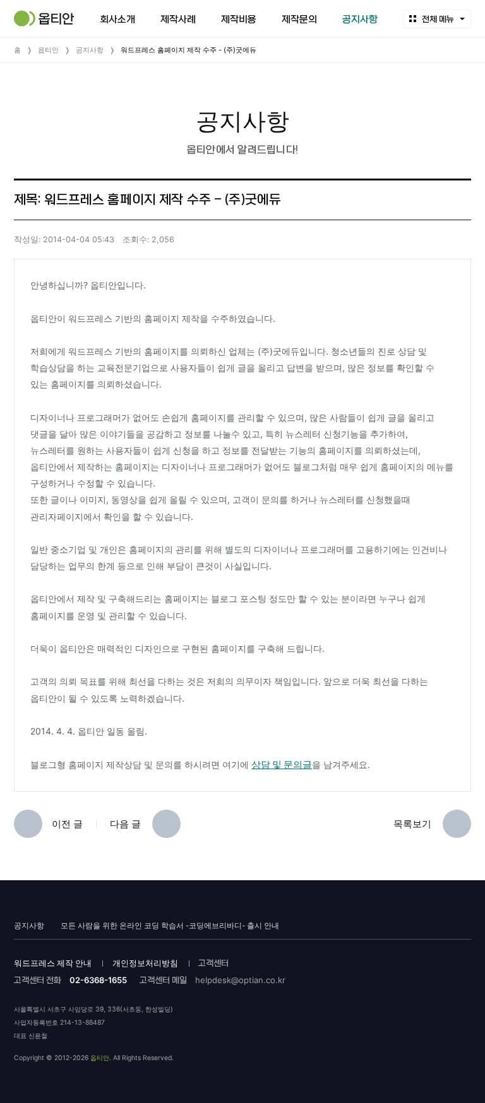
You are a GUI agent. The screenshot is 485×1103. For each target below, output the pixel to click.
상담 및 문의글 (281, 764)
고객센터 (213, 963)
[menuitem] (117, 19)
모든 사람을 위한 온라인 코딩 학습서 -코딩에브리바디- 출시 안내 (170, 925)
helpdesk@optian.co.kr (240, 980)
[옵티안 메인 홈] (44, 18)
